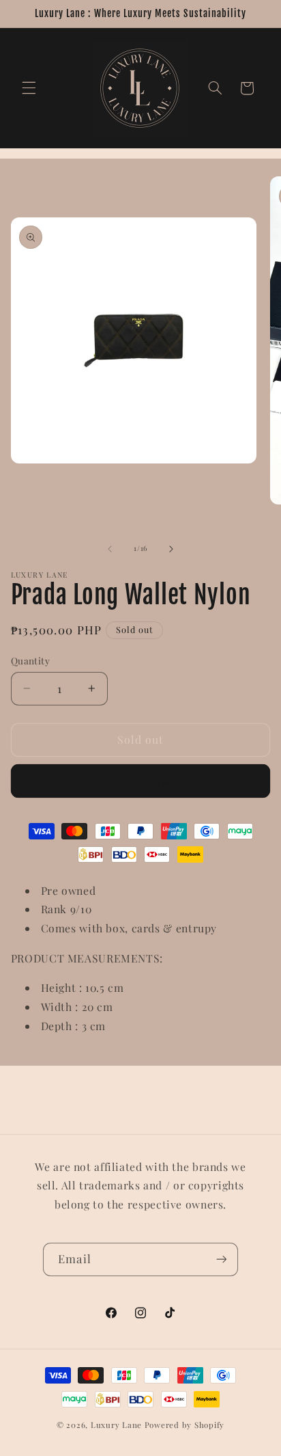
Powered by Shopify (184, 1425)
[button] (28, 88)
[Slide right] (171, 549)
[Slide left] (110, 549)
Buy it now (141, 781)
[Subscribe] (221, 1259)
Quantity (30, 660)
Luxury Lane (116, 1425)
